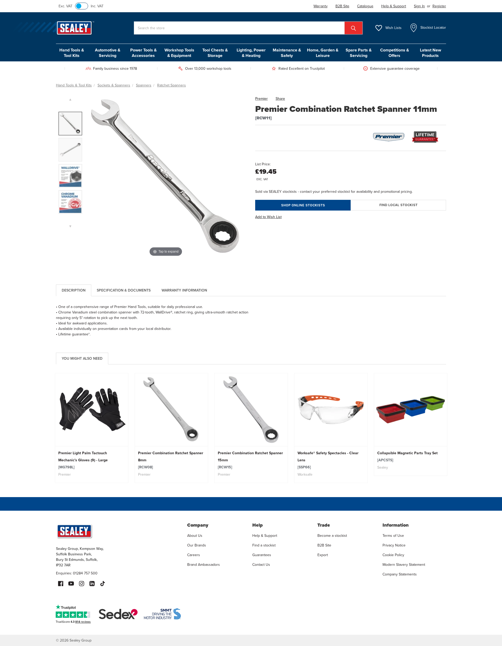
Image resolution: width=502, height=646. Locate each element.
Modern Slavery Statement (404, 564)
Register (439, 6)
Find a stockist (264, 545)
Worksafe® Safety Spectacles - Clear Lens (328, 460)
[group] (92, 428)
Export (322, 554)
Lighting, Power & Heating (251, 53)
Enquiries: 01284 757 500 (77, 573)
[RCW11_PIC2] (70, 149)
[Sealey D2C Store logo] (118, 531)
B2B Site (324, 545)
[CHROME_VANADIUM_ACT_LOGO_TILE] (70, 202)
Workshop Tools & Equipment (179, 53)
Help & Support (264, 535)
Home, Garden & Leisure (322, 53)
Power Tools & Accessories (143, 53)
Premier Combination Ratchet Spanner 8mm (170, 460)
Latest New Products (430, 53)
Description (73, 290)
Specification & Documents (124, 290)
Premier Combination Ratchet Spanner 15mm (250, 460)
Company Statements (400, 574)
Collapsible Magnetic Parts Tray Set (407, 456)
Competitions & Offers (394, 53)
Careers (193, 554)
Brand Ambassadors (203, 564)
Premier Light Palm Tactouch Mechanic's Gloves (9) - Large (83, 460)
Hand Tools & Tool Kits (71, 53)
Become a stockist (332, 535)
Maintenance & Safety (287, 53)
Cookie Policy (393, 554)
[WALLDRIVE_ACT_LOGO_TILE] (70, 176)
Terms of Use (393, 535)
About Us (194, 535)
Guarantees (261, 554)
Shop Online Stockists (303, 205)
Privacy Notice (394, 545)
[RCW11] (70, 123)
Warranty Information (184, 290)
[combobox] (248, 27)
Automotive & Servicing (107, 53)
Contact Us (261, 564)
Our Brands (196, 545)
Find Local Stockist (398, 205)
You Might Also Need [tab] (82, 358)
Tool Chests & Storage (215, 53)
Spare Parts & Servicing (359, 53)
